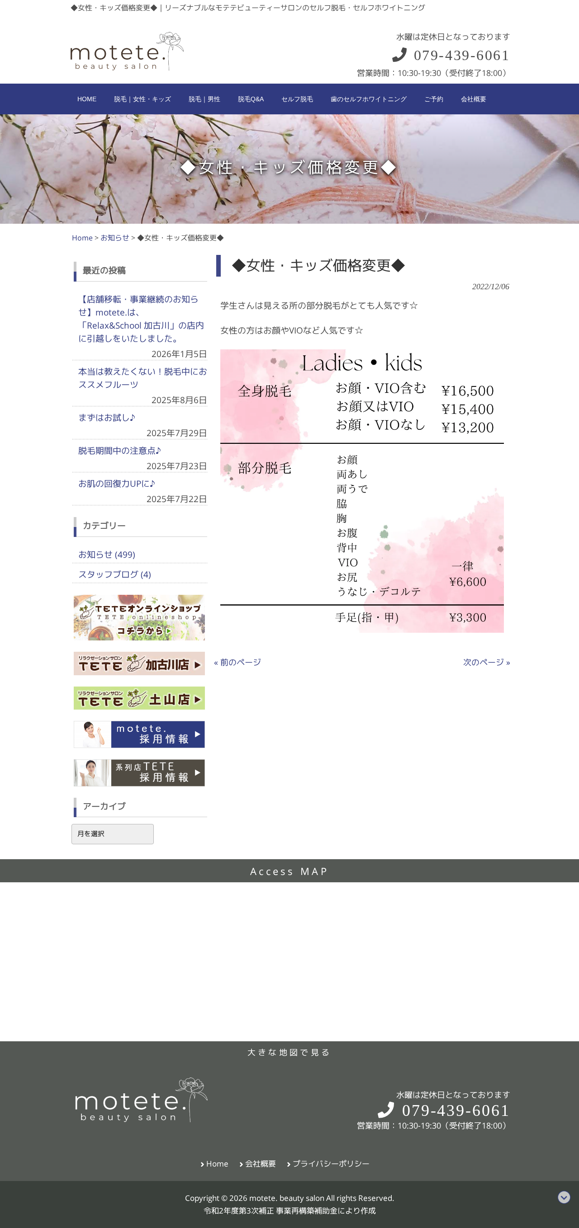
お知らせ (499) (106, 554)
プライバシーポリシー (331, 1163)
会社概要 (260, 1163)
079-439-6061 (459, 55)
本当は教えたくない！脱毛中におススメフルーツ (142, 378)
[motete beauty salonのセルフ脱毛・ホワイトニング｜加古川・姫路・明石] (127, 68)
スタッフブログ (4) (114, 574)
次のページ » (486, 662)
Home (217, 1163)
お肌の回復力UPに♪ (116, 483)
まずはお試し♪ (106, 417)
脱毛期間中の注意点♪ (119, 450)
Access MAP (289, 871)
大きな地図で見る (289, 1052)
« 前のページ (237, 662)
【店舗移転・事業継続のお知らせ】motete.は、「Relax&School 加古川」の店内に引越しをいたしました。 (141, 319)
